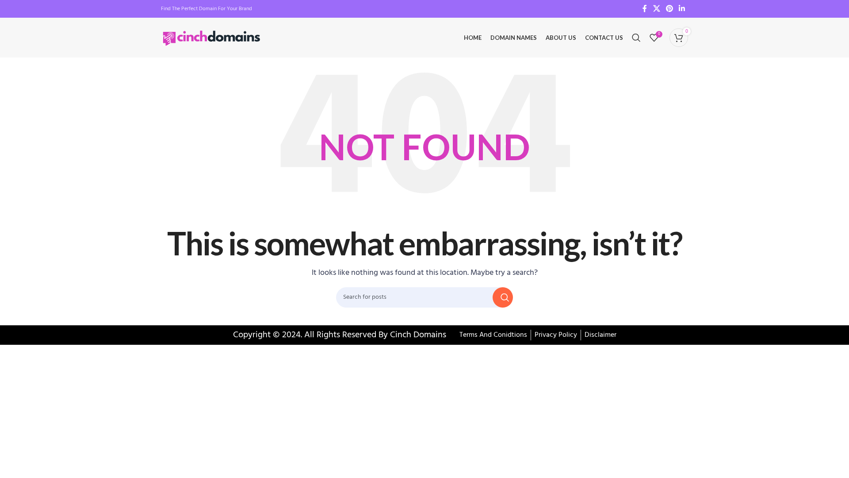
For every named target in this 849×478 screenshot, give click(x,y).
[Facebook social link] (644, 9)
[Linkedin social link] (682, 9)
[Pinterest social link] (669, 9)
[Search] (636, 37)
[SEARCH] (503, 297)
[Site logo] (212, 37)
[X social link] (656, 9)
